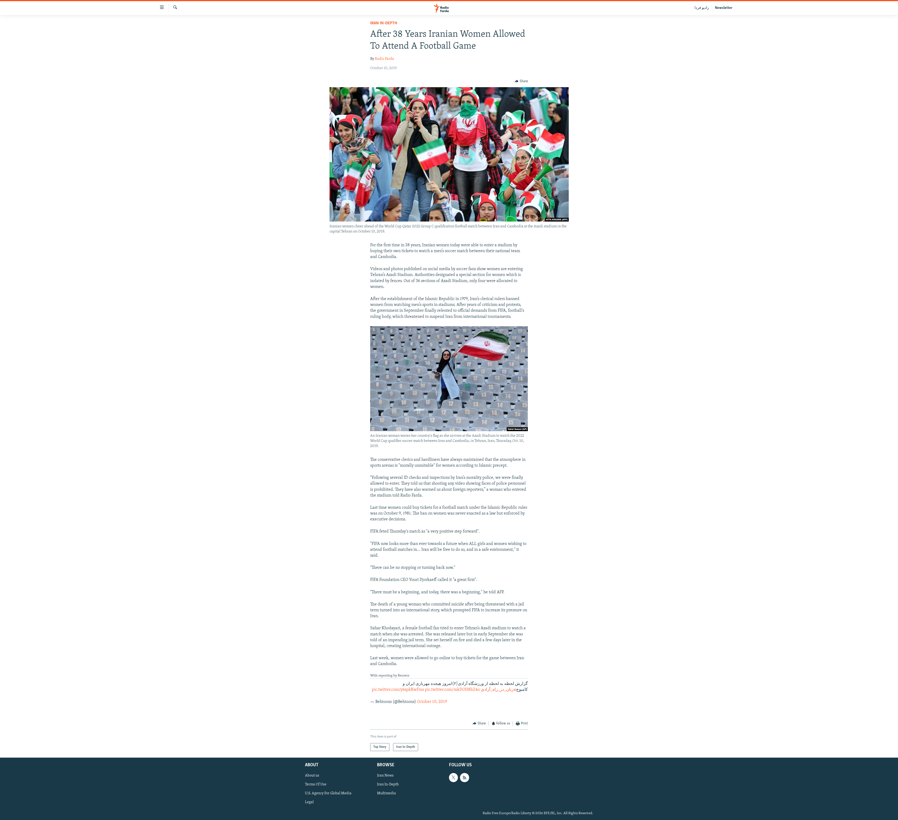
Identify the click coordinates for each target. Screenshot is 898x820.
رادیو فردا (702, 8)
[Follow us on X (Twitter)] (453, 777)
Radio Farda (384, 59)
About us (312, 775)
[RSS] (464, 777)
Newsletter (723, 8)
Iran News (385, 775)
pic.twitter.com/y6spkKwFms (398, 690)
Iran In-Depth (383, 23)
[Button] (521, 81)
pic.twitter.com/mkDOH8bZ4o (452, 690)
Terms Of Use (315, 784)
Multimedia (386, 793)
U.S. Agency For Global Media (328, 793)
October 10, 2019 (432, 702)
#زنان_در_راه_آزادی (498, 690)
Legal (309, 802)
